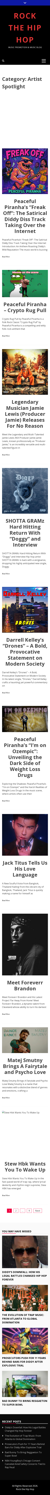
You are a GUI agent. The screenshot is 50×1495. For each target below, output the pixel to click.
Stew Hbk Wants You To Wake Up (25, 1166)
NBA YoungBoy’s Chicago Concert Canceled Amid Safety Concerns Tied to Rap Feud (25, 1464)
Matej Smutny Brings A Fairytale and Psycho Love (25, 1066)
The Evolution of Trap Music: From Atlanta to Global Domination (23, 1318)
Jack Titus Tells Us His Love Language (25, 868)
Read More (6, 257)
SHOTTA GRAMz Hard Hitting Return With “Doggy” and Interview (25, 532)
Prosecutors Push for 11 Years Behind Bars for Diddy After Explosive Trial (24, 1361)
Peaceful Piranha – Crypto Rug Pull (25, 307)
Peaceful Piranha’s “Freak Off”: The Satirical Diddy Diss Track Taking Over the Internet (25, 216)
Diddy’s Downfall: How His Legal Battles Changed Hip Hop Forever (24, 1275)
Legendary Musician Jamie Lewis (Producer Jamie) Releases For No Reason (25, 413)
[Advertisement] (25, 119)
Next (37, 1210)
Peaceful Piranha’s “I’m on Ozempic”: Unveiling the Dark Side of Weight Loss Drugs (25, 757)
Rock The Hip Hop (25, 28)
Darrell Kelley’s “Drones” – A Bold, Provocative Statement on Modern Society (25, 651)
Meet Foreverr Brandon (25, 985)
